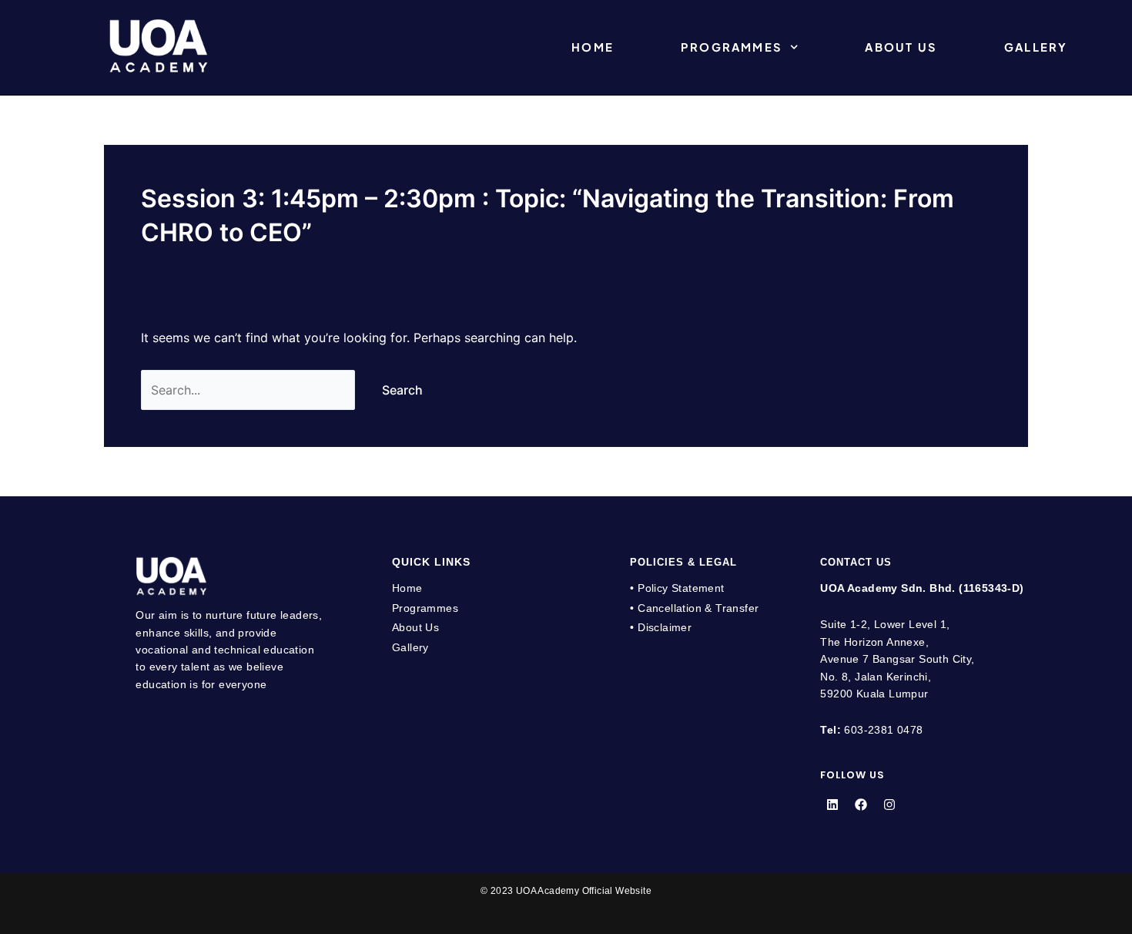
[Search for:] (250, 390)
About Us (901, 47)
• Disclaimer (661, 627)
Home (592, 47)
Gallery (1035, 47)
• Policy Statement (677, 588)
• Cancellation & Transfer (694, 608)
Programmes (731, 47)
